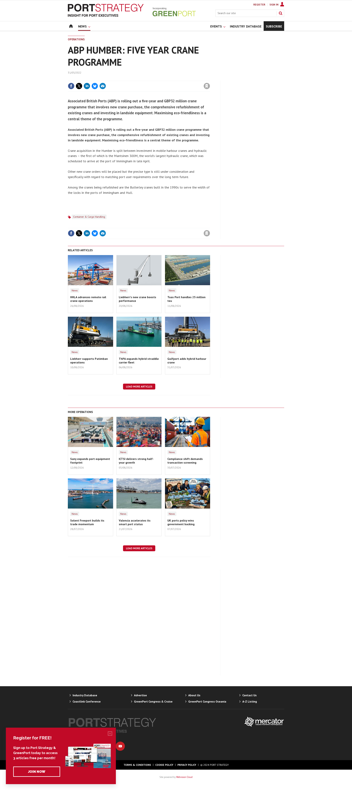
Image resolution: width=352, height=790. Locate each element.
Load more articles (139, 386)
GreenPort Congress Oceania (207, 701)
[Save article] (206, 86)
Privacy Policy (186, 765)
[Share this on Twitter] (79, 86)
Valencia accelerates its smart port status (135, 522)
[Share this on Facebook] (71, 86)
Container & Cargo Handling (89, 216)
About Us (194, 695)
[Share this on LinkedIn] (87, 86)
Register (259, 4)
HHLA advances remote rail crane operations (88, 299)
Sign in (164, 78)
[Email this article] (102, 86)
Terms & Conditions (137, 765)
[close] (210, 78)
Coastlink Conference (87, 701)
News (75, 290)
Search (280, 13)
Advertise (140, 695)
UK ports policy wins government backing (181, 522)
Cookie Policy (164, 765)
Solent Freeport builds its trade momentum (87, 522)
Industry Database (85, 695)
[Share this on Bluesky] (94, 86)
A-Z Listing (249, 701)
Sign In (274, 4)
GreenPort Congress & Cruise (153, 701)
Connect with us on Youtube (120, 746)
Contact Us (249, 695)
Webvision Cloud (184, 777)
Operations (76, 39)
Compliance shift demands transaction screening (185, 460)
